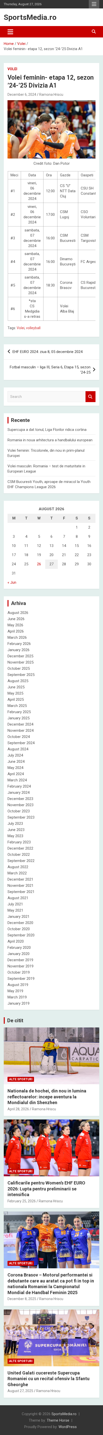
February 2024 (19, 786)
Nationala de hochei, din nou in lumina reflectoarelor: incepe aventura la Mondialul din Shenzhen (47, 1096)
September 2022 (21, 861)
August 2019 (18, 985)
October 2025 (19, 668)
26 (39, 564)
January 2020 (19, 954)
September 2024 (21, 743)
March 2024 (17, 780)
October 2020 (19, 929)
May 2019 (15, 991)
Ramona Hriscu (51, 94)
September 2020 (21, 935)
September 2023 (21, 817)
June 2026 (16, 619)
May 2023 (15, 836)
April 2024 (16, 774)
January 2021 (19, 916)
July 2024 (15, 755)
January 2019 (19, 1003)
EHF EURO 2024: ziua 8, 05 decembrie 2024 (47, 352)
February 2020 (19, 947)
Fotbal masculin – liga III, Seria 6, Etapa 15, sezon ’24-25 (50, 370)
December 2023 (20, 799)
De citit (15, 1020)
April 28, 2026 (18, 1109)
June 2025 (16, 687)
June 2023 (16, 830)
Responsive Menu (94, 4)
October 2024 (19, 736)
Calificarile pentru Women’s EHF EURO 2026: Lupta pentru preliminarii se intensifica (46, 1188)
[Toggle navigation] (10, 31)
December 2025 (20, 656)
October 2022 (19, 854)
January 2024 (19, 792)
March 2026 (17, 637)
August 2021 (18, 898)
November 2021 (21, 885)
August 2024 (18, 749)
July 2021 (15, 904)
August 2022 (18, 867)
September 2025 (21, 674)
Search (91, 396)
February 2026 (19, 643)
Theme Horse (58, 1420)
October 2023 (19, 811)
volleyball (33, 328)
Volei (12, 69)
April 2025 (16, 699)
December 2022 (20, 848)
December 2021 (20, 879)
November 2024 (21, 730)
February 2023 (19, 842)
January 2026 (19, 650)
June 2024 (16, 761)
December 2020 (20, 923)
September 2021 (21, 892)
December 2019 (20, 960)
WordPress (67, 1427)
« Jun (12, 582)
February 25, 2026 (22, 1201)
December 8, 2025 (22, 1299)
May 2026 (15, 625)
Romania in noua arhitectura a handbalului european (50, 440)
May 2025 (15, 693)
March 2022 (17, 873)
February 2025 (19, 712)
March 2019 (17, 997)
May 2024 (15, 767)
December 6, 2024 (22, 94)
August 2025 (18, 681)
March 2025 (17, 705)
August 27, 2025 (20, 1391)
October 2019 (19, 972)
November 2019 (21, 966)
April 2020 (16, 941)
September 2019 (21, 978)
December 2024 (20, 724)
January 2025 (19, 718)
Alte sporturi (20, 1079)
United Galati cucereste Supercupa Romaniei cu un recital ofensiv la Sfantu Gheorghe (49, 1378)
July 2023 (15, 823)
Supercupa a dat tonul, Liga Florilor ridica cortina (47, 429)
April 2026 (16, 631)
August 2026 (18, 612)
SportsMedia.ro (30, 17)
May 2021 (15, 910)
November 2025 (21, 662)
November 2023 (21, 805)
